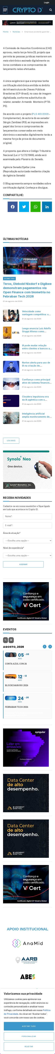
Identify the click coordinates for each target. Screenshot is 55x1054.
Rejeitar (29, 1046)
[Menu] (5, 9)
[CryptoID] (28, 10)
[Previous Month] (44, 646)
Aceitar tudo (29, 1026)
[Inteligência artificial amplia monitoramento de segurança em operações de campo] (11, 418)
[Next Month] (50, 646)
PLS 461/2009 (40, 114)
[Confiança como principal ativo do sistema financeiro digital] (11, 384)
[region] (27, 1021)
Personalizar (29, 1036)
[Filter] (11, 640)
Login (46, 2)
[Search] (50, 9)
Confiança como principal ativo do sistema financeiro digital (37, 382)
